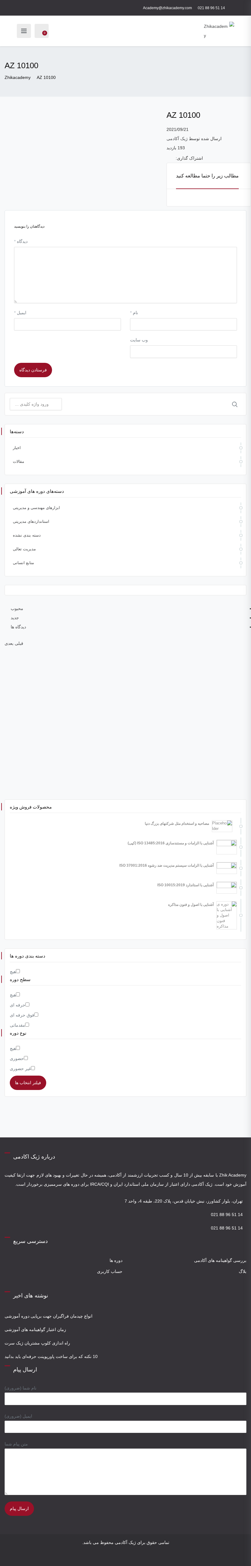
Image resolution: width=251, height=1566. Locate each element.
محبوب (17, 608)
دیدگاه (21, 241)
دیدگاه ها (18, 626)
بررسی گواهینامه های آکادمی (220, 1260)
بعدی (9, 643)
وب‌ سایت (139, 339)
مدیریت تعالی (24, 549)
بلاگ (242, 1271)
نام (134, 312)
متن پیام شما (16, 1443)
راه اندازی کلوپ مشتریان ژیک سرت (37, 1343)
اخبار (17, 447)
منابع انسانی (23, 562)
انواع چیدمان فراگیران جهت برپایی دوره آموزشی (48, 1316)
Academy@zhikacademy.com (167, 8)
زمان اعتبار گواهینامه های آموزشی (35, 1329)
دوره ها (116, 1260)
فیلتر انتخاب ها (28, 1082)
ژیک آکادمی (177, 138)
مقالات (18, 461)
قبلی (19, 643)
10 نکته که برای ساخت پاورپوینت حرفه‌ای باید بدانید (51, 1356)
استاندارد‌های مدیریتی (31, 521)
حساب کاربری (109, 1271)
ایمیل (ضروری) (18, 1416)
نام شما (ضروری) (20, 1388)
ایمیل (20, 312)
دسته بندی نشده (27, 535)
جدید (15, 617)
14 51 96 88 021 (211, 8)
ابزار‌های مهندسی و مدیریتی (36, 507)
